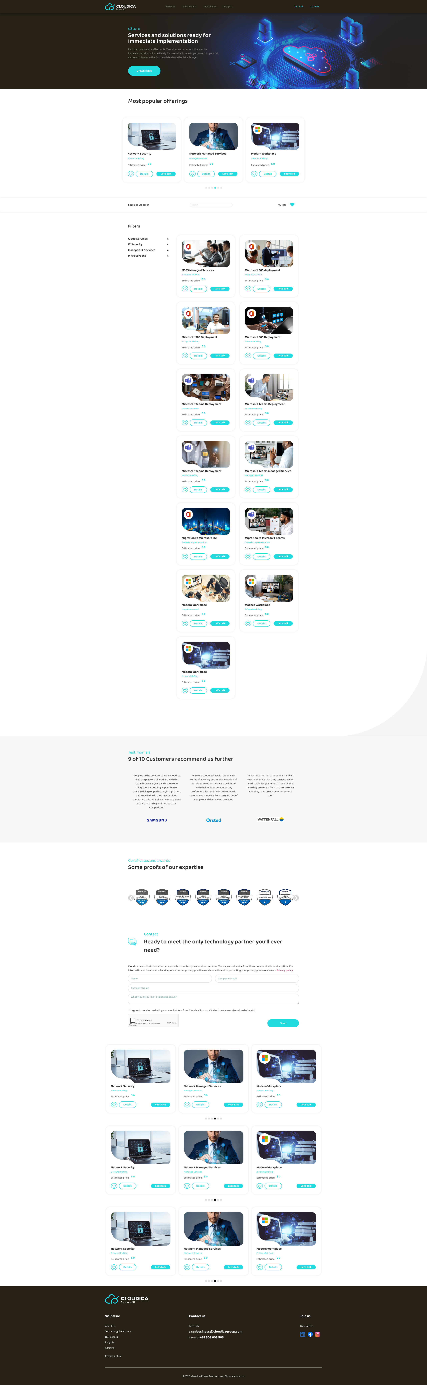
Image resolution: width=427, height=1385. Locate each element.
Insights (109, 1342)
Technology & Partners (118, 1331)
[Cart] (292, 204)
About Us (110, 1326)
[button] (131, 174)
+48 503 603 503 (211, 1337)
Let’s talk (194, 1326)
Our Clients (111, 1337)
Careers (109, 1348)
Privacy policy (285, 970)
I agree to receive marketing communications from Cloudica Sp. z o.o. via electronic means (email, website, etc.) (193, 1010)
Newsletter (306, 1326)
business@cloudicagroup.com (219, 1331)
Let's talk (166, 174)
